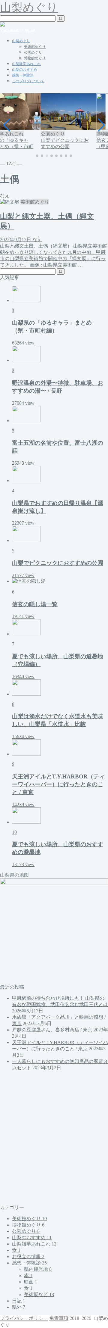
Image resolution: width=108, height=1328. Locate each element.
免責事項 (58, 1318)
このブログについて (28, 81)
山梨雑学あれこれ (26, 64)
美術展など (39, 1294)
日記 (18, 1300)
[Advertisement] (54, 1137)
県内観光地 (38, 1269)
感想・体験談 (23, 75)
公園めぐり (33, 52)
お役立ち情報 (28, 1256)
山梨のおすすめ (24, 69)
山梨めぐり (29, 7)
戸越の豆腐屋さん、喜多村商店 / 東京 (52, 1029)
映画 (30, 1281)
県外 (18, 1307)
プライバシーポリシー (24, 1318)
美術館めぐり (35, 47)
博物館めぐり (35, 58)
